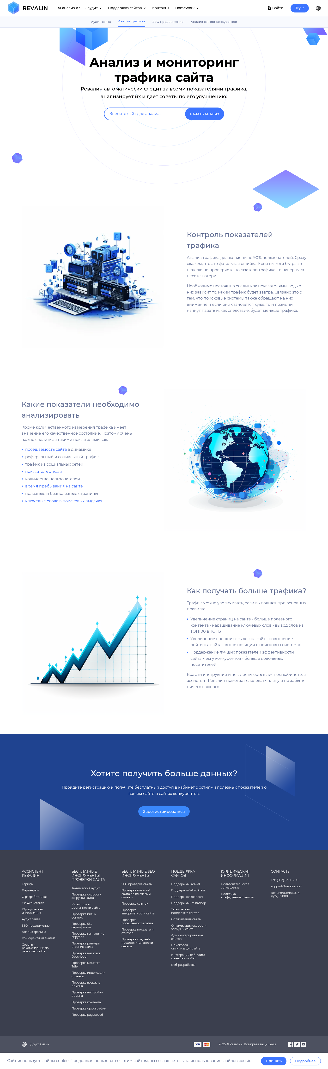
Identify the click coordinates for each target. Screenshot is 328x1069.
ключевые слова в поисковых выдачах (63, 501)
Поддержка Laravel (185, 884)
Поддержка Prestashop (188, 903)
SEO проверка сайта (136, 884)
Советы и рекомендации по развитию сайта (35, 948)
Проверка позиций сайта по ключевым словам (136, 894)
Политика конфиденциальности (237, 895)
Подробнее (305, 1061)
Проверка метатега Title (86, 964)
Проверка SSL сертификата (82, 925)
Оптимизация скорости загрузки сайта (189, 927)
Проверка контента (86, 1002)
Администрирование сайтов (187, 936)
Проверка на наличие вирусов (88, 935)
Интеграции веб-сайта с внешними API (188, 956)
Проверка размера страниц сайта (86, 945)
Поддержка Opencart (187, 897)
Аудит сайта (101, 22)
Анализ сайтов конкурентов (214, 22)
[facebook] (290, 1044)
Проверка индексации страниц (88, 974)
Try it (299, 8)
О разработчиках (34, 897)
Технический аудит (86, 888)
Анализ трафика (131, 21)
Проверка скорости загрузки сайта (86, 896)
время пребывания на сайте (54, 486)
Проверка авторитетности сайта (138, 911)
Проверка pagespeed (87, 1014)
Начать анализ (204, 114)
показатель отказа (43, 471)
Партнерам (30, 890)
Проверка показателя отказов (137, 931)
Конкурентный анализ (38, 938)
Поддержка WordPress (188, 890)
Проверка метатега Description (86, 954)
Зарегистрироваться (164, 811)
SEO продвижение (167, 22)
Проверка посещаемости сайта (137, 921)
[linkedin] (303, 1044)
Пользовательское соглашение (235, 885)
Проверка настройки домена (87, 994)
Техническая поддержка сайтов (185, 910)
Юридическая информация (32, 910)
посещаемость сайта (46, 449)
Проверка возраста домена (86, 984)
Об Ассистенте (33, 903)
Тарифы (27, 884)
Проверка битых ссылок (84, 915)
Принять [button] (274, 1061)
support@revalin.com (286, 886)
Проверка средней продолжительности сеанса (137, 942)
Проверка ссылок (134, 903)
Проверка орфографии (89, 1008)
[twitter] (297, 1044)
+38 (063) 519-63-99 (284, 880)
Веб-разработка (183, 965)
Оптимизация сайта (186, 919)
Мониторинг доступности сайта (86, 905)
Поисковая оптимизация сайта (185, 946)
